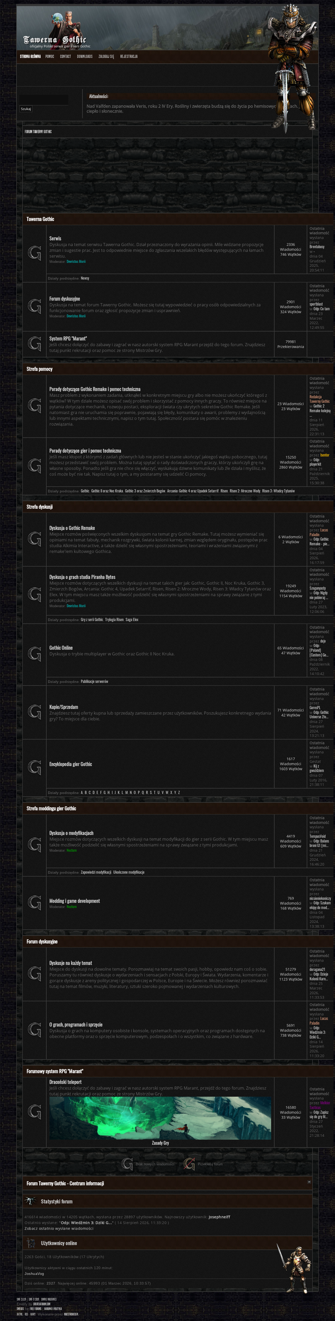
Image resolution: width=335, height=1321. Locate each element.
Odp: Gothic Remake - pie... (320, 541)
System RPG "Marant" (68, 338)
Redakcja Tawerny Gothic (320, 399)
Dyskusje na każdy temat (70, 962)
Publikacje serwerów (94, 681)
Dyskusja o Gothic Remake (72, 527)
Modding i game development (74, 900)
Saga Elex (132, 619)
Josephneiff (219, 1216)
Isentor (325, 455)
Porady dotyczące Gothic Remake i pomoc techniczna (95, 388)
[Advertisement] (167, 176)
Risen (224, 490)
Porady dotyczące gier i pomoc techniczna (85, 450)
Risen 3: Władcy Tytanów (278, 490)
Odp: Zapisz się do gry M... (319, 1114)
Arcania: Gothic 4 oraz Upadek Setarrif (193, 490)
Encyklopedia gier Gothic (70, 763)
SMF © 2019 (34, 1299)
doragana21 (317, 969)
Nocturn (72, 850)
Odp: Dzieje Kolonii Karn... (319, 976)
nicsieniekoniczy (320, 898)
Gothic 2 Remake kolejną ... (320, 410)
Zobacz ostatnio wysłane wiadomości (59, 1228)
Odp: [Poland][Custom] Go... (319, 650)
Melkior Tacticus (320, 1105)
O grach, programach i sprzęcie (76, 1024)
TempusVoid (318, 836)
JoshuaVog (34, 1273)
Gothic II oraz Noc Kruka (107, 490)
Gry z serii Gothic (92, 619)
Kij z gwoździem (317, 768)
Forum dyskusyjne (64, 298)
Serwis (55, 238)
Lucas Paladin (319, 532)
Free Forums (35, 1309)
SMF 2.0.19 (21, 1299)
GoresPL (315, 707)
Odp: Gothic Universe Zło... (319, 715)
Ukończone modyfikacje (128, 872)
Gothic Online (61, 647)
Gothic (85, 490)
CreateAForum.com (41, 1304)
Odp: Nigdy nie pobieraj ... (319, 595)
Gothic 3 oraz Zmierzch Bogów (145, 490)
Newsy (85, 278)
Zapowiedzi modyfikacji (96, 872)
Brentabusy (317, 246)
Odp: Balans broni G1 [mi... (319, 843)
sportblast (316, 304)
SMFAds (20, 1309)
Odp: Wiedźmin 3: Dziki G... (318, 1032)
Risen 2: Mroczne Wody (245, 490)
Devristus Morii (76, 261)
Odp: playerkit (315, 462)
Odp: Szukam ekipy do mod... (320, 905)
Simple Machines (49, 1299)
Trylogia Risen (114, 619)
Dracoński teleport (65, 1081)
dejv (323, 641)
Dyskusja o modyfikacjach (71, 832)
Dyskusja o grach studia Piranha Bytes (82, 576)
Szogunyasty (318, 588)
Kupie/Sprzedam (63, 706)
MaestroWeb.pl (71, 1314)
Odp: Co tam (322, 308)
